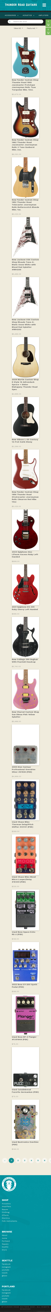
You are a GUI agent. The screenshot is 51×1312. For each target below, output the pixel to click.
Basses (5, 1209)
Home (4, 1238)
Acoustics (27, 15)
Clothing (5, 1212)
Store (4, 1250)
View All (17, 28)
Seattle (5, 1247)
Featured (31, 28)
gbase (4, 1276)
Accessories (10, 15)
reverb (5, 1273)
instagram (6, 1267)
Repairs (5, 1244)
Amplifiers (6, 1206)
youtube (5, 1270)
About (4, 1235)
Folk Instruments (9, 1221)
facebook (6, 1264)
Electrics (6, 1218)
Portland (6, 1241)
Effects (5, 1215)
